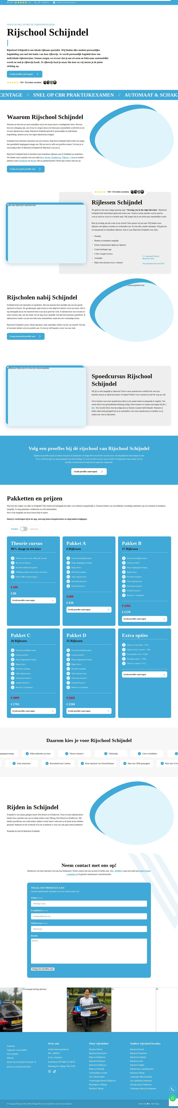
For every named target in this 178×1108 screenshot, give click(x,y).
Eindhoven (56, 157)
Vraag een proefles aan (43, 969)
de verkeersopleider (65, 1104)
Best (42, 157)
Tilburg (65, 157)
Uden (72, 157)
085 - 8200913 (116, 871)
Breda (47, 157)
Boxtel (33, 161)
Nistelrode (23, 161)
